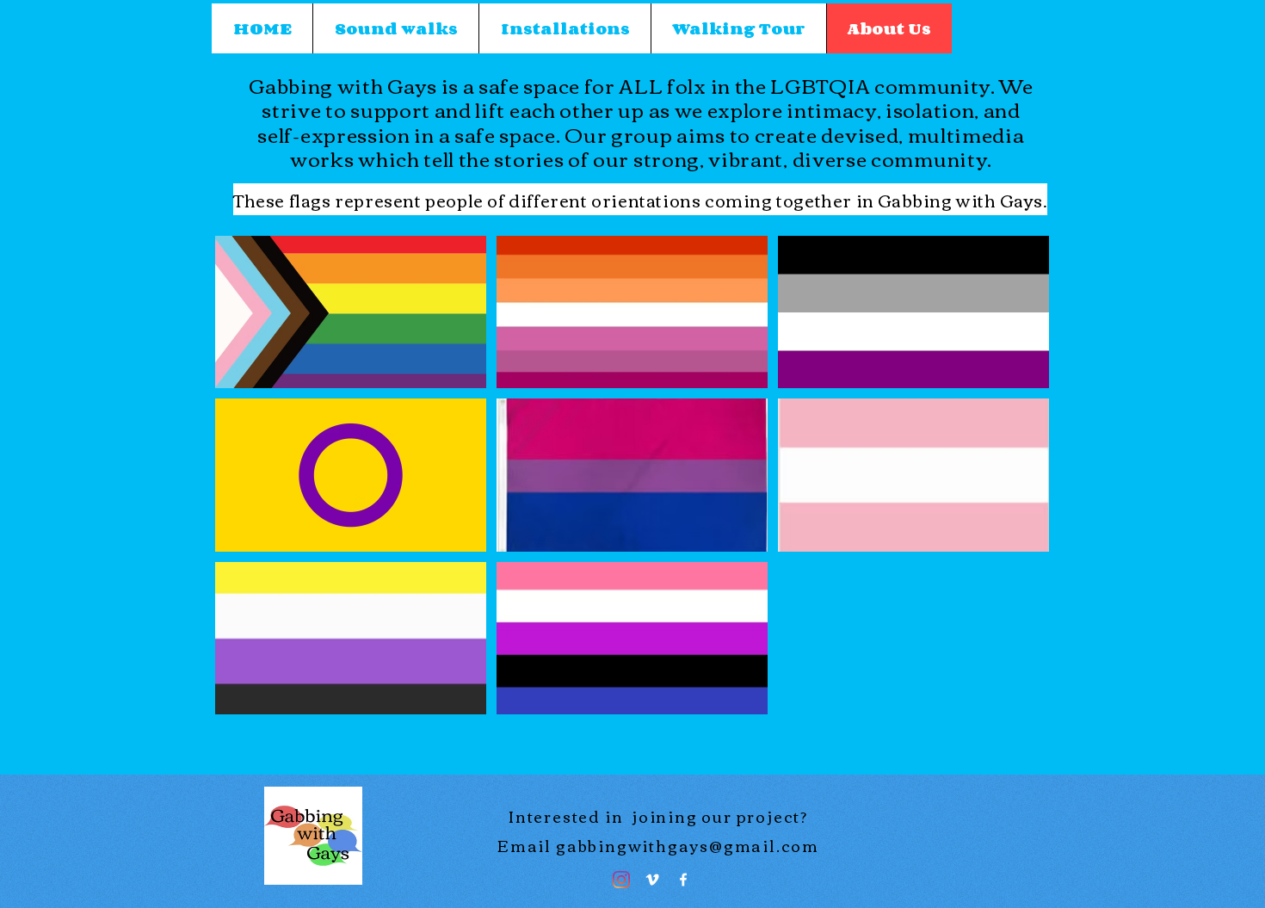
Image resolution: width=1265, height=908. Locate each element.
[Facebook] (683, 879)
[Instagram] (621, 879)
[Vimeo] (652, 879)
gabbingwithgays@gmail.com (687, 845)
